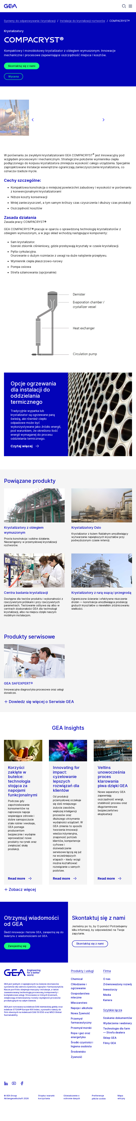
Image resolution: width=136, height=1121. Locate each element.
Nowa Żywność (80, 1013)
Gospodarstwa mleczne (80, 995)
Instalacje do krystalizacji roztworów (82, 20)
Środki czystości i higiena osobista (82, 1044)
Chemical (77, 979)
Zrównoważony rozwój (117, 984)
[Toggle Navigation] (130, 6)
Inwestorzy (110, 989)
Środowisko (78, 1051)
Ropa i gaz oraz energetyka (80, 1035)
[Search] (124, 6)
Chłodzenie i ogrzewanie (79, 986)
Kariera (107, 1000)
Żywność (76, 1057)
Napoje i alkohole (82, 1008)
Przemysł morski (81, 1027)
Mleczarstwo (79, 1002)
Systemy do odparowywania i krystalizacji (30, 20)
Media (107, 994)
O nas (106, 979)
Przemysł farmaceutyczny (81, 1020)
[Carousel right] (103, 120)
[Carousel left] (33, 120)
